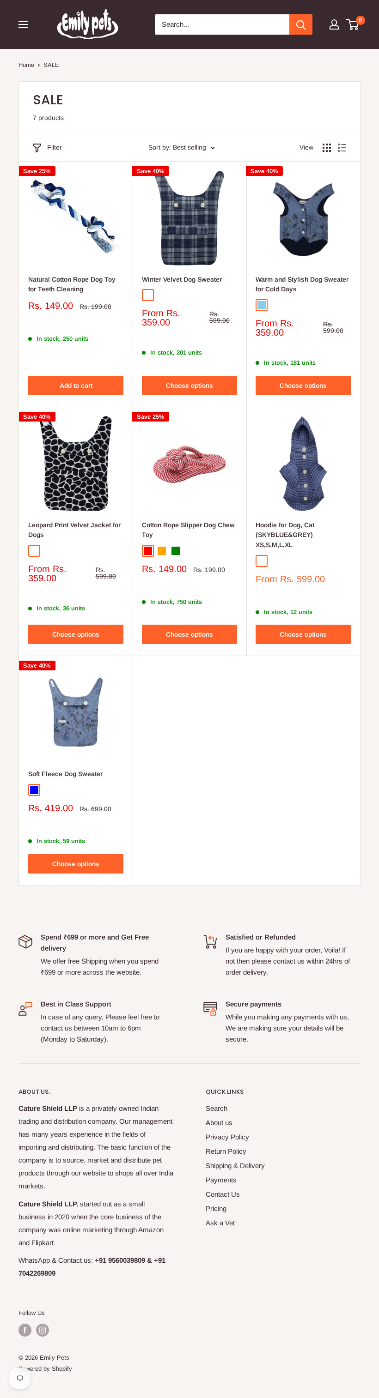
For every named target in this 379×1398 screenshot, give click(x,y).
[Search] (300, 24)
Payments (221, 1180)
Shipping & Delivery (235, 1165)
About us (219, 1123)
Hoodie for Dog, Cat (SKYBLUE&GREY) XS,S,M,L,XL (285, 534)
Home (26, 64)
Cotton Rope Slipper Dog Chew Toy (188, 530)
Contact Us (223, 1194)
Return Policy (226, 1151)
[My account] (334, 24)
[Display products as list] (342, 148)
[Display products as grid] (327, 148)
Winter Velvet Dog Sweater (182, 279)
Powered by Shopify (45, 1368)
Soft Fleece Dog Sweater (65, 773)
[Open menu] (23, 24)
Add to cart (76, 385)
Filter (54, 147)
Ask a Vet (220, 1223)
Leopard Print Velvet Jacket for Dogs (74, 530)
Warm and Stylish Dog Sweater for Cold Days (302, 284)
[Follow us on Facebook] (24, 1330)
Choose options (189, 385)
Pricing (216, 1208)
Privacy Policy (227, 1137)
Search (216, 1108)
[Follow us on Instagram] (42, 1330)
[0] (353, 24)
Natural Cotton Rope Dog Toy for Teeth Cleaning (72, 284)
